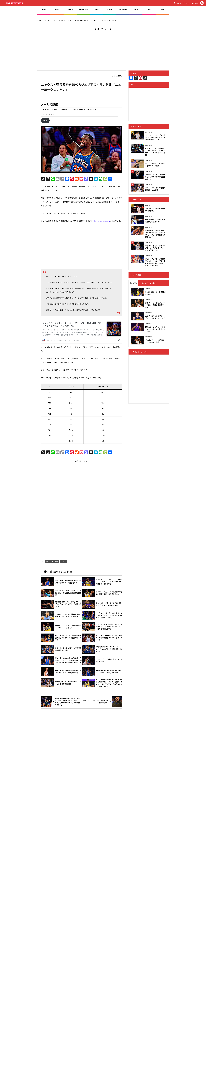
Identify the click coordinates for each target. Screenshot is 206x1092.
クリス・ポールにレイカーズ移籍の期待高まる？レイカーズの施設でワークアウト (68, 637)
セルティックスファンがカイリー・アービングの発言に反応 (68, 683)
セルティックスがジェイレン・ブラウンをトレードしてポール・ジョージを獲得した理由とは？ (155, 233)
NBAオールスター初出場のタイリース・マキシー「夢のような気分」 (108, 671)
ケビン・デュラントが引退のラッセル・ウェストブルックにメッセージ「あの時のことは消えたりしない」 (155, 262)
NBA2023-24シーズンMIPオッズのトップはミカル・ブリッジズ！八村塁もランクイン (68, 604)
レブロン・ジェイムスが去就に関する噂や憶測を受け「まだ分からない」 (109, 593)
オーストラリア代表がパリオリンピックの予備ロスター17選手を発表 (68, 582)
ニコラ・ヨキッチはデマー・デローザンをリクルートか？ (155, 317)
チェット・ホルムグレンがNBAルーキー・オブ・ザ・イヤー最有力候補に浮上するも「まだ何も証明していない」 (68, 660)
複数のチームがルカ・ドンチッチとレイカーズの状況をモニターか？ (155, 329)
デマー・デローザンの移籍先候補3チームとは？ (155, 189)
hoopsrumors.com (102, 221)
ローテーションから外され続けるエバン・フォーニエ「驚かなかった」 (68, 671)
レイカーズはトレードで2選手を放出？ (155, 293)
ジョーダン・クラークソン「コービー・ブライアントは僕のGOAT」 (108, 604)
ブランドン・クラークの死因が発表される (155, 209)
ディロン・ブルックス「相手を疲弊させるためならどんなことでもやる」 (68, 615)
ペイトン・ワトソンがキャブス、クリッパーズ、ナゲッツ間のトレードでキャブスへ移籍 (155, 151)
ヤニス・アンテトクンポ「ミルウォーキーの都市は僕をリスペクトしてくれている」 (109, 637)
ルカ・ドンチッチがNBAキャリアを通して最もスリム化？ (68, 649)
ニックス (64, 561)
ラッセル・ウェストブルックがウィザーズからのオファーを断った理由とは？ (155, 137)
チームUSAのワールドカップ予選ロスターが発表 (155, 165)
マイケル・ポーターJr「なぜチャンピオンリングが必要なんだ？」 (155, 176)
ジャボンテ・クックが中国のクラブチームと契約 (155, 341)
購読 (45, 120)
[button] (202, 3)
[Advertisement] (103, 47)
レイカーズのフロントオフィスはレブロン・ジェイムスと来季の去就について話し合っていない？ (109, 581)
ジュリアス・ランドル (51, 561)
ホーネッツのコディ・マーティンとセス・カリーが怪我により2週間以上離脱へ (68, 593)
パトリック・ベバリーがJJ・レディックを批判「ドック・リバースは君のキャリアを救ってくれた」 (109, 615)
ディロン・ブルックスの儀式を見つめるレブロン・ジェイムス (68, 626)
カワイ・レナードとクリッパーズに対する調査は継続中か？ (155, 305)
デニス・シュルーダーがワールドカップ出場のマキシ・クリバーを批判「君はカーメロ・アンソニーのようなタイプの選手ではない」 (109, 682)
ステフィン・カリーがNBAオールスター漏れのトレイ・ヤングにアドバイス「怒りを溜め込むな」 (109, 626)
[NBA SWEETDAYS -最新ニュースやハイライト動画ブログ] (15, 3)
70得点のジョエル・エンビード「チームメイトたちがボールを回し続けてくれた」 (109, 649)
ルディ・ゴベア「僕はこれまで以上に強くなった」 (109, 660)
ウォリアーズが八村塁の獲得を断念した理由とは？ (155, 220)
